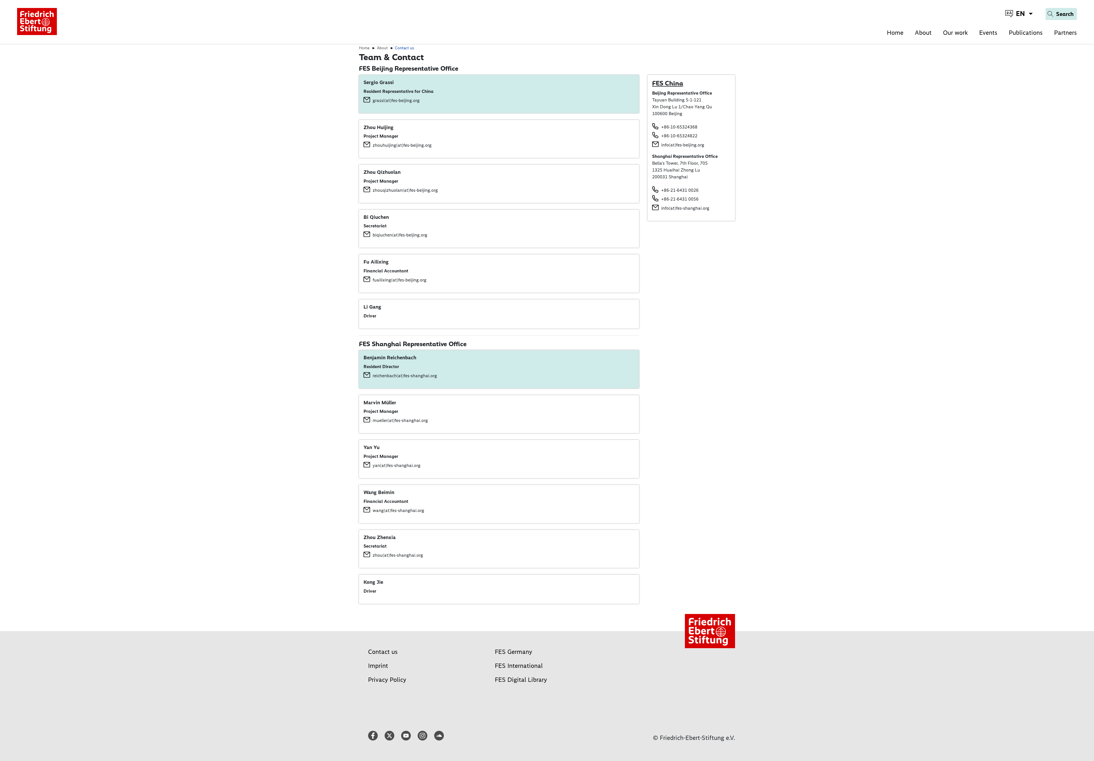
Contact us (383, 652)
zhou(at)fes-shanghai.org (398, 555)
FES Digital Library (521, 680)
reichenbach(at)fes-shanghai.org (405, 375)
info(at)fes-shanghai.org (685, 208)
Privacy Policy (387, 680)
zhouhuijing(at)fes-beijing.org (402, 145)
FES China (667, 83)
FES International (519, 666)
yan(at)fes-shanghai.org (397, 465)
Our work (955, 32)
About (923, 32)
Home (895, 32)
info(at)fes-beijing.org (682, 145)
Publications (1026, 32)
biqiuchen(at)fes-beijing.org (400, 235)
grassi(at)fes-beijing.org (396, 100)
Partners (1065, 32)
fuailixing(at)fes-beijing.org (399, 280)
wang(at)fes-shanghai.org (398, 510)
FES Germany (513, 652)
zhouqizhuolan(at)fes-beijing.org (405, 190)
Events (988, 32)
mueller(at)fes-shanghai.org (400, 420)
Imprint (378, 666)
